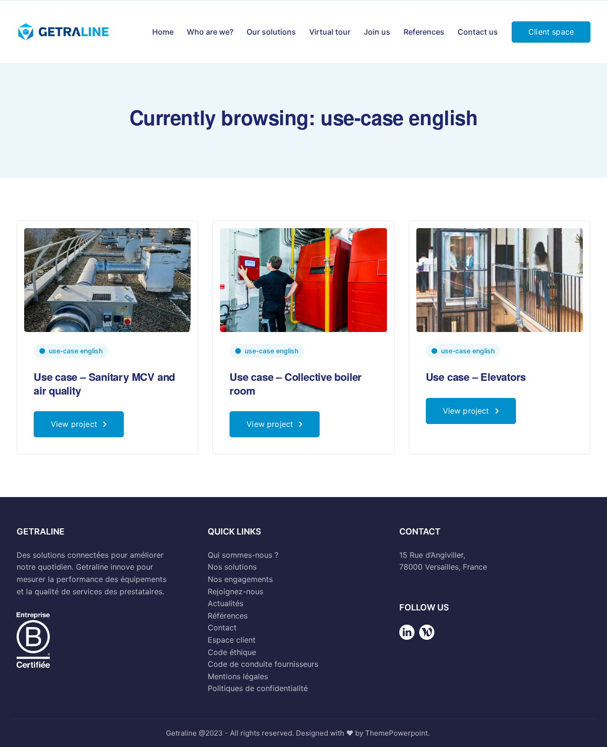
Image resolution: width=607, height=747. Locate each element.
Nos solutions (232, 567)
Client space (551, 32)
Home (163, 32)
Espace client (232, 640)
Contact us (478, 32)
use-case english (75, 351)
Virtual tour (329, 32)
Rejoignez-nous (235, 591)
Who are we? (210, 32)
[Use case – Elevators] (499, 279)
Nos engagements (240, 579)
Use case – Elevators (476, 376)
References (424, 32)
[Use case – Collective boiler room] (303, 279)
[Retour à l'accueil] (406, 639)
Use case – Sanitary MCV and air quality (104, 383)
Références (228, 615)
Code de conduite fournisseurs (263, 664)
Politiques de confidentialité (258, 688)
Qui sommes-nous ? (243, 555)
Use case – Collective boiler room (296, 383)
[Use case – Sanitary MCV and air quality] (107, 279)
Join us (377, 32)
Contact (222, 627)
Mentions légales (238, 676)
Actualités (225, 603)
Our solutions (271, 32)
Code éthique (232, 652)
